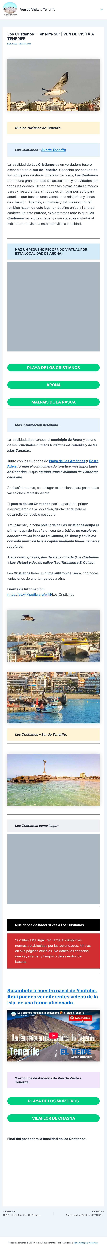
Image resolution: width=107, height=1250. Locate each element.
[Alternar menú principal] (101, 9)
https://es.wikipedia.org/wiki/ (29, 594)
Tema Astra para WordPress (86, 1243)
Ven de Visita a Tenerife (37, 9)
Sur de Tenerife (53, 150)
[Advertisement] (53, 1171)
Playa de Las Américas (67, 461)
